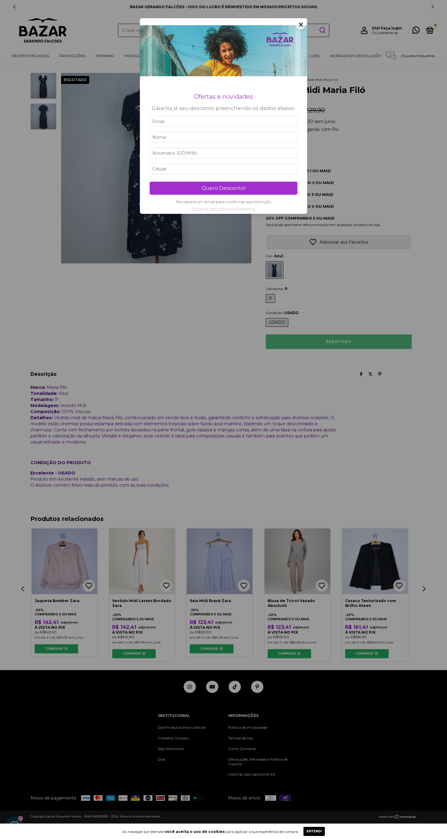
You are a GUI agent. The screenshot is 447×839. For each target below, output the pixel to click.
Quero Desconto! (223, 188)
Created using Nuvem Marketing (223, 209)
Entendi (314, 831)
